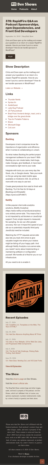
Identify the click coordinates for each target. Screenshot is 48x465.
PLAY (10, 56)
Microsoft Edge (14, 124)
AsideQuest (13, 105)
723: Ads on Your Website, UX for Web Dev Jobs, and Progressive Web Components (24, 342)
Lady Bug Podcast (15, 108)
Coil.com (11, 127)
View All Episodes (13, 366)
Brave (10, 122)
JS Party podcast (15, 110)
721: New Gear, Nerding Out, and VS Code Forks (24, 361)
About (34, 9)
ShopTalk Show (27, 36)
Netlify (9, 199)
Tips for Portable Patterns (18, 119)
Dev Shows (27, 4)
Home (14, 9)
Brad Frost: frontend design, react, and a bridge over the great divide (24, 115)
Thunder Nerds (14, 99)
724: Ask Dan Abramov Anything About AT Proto (23, 334)
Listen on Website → (14, 88)
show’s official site (20, 383)
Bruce (27, 454)
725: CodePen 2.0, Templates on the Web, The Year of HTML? (23, 326)
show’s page (18, 379)
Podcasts (23, 9)
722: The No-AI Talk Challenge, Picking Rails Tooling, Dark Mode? (22, 352)
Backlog (10, 139)
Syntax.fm (12, 102)
